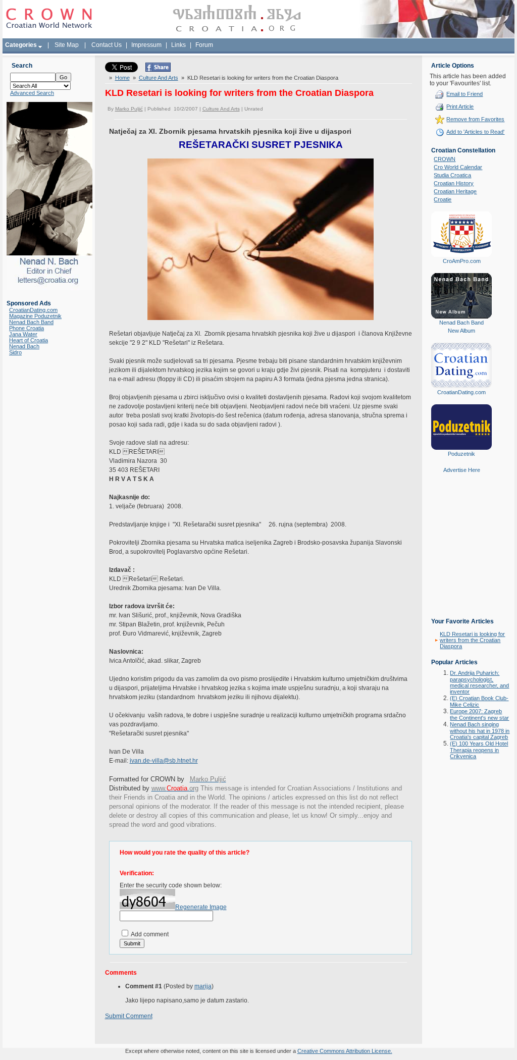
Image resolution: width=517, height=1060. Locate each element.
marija (203, 986)
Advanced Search (32, 93)
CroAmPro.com (462, 261)
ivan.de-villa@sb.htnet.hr (164, 760)
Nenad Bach (24, 346)
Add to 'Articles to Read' (475, 132)
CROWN (444, 159)
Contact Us (106, 44)
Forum (204, 44)
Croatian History (454, 183)
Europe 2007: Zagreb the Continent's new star (479, 714)
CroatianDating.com (33, 310)
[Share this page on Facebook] (158, 69)
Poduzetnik (461, 454)
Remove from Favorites (475, 119)
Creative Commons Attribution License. (344, 1051)
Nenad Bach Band (31, 322)
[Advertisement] (461, 552)
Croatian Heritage (455, 191)
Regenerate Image (201, 907)
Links (178, 44)
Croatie (442, 199)
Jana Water (23, 334)
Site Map (67, 44)
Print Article (460, 106)
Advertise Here (461, 470)
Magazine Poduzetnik (35, 316)
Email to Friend (464, 94)
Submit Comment (128, 1016)
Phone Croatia (26, 328)
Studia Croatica (452, 175)
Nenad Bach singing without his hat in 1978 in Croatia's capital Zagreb (479, 730)
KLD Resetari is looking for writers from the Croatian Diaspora (472, 640)
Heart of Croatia (28, 340)
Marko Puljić (129, 109)
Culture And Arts (158, 78)
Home (122, 78)
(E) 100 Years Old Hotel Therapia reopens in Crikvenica (479, 749)
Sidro (15, 352)
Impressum (146, 44)
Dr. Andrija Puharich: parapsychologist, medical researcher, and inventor (479, 682)
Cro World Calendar (458, 167)
